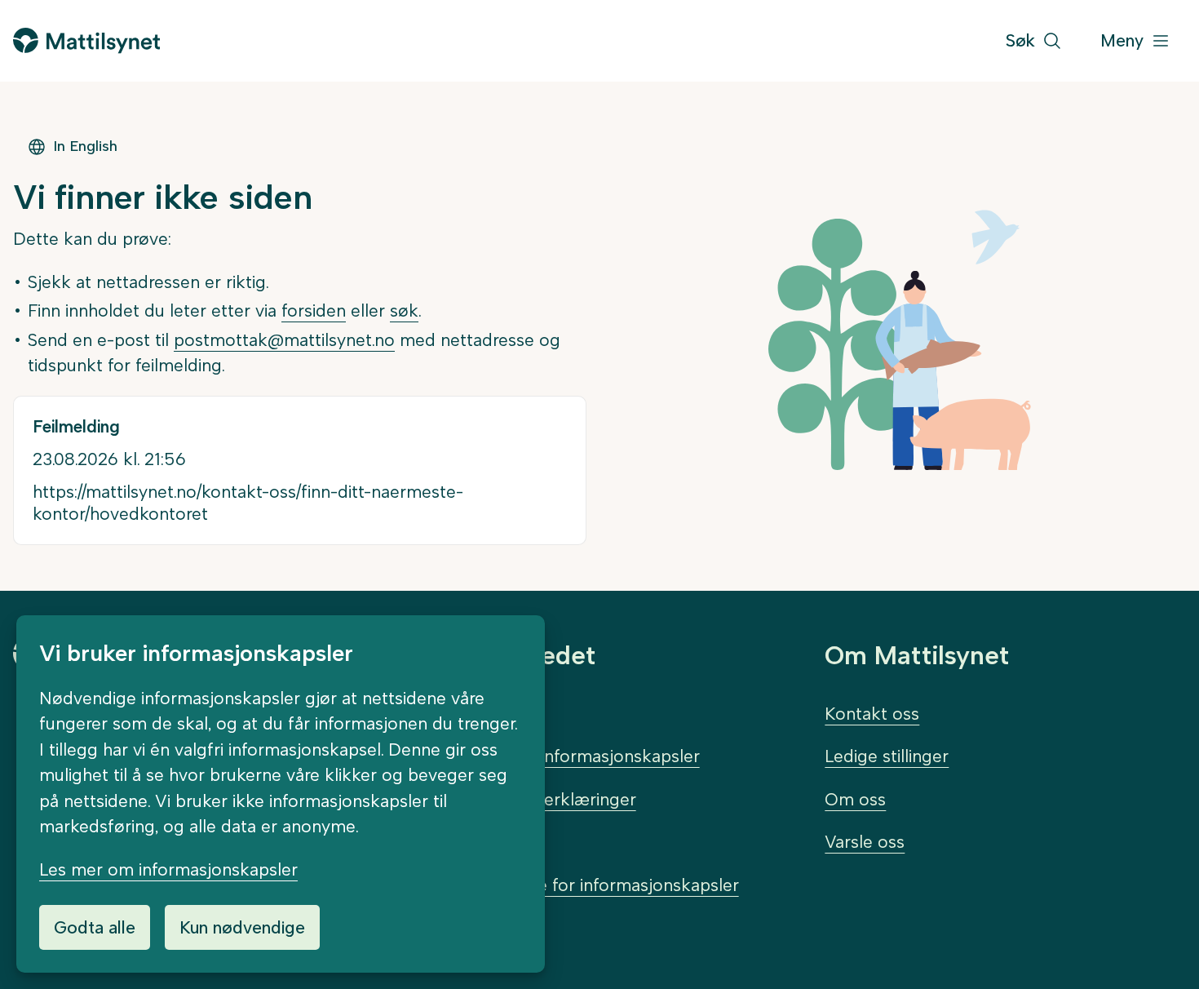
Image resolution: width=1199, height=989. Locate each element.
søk (404, 310)
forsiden (313, 310)
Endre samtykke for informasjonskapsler (579, 885)
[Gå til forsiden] (86, 40)
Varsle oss (865, 842)
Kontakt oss (872, 713)
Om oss (855, 799)
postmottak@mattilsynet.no (284, 340)
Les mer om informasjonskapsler (168, 869)
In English (85, 146)
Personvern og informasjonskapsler (559, 756)
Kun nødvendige (242, 927)
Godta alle (94, 927)
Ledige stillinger (887, 756)
